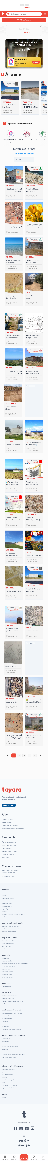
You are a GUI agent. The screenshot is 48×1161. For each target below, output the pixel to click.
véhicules (5, 889)
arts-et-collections (7, 1074)
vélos (3, 1082)
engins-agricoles (7, 903)
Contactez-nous (7, 819)
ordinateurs (5, 1041)
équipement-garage (8, 898)
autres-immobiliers (7, 974)
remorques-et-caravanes (9, 901)
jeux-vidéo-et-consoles (9, 1057)
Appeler (36, 62)
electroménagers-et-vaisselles (11, 929)
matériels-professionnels (9, 996)
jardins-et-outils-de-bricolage (10, 926)
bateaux (4, 911)
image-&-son (6, 1038)
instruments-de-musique (9, 1085)
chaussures (5, 1026)
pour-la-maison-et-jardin (12, 923)
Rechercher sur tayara (9, 851)
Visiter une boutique (9, 845)
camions (4, 917)
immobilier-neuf (7, 986)
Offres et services (8, 854)
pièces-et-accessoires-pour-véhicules (13, 914)
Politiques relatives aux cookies (13, 829)
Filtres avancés (7, 848)
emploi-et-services (10, 938)
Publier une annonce (9, 842)
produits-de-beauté (7, 1018)
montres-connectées (8, 1044)
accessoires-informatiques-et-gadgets (13, 1054)
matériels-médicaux (8, 998)
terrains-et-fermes (7, 977)
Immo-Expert (9, 805)
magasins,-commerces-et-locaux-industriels (15, 963)
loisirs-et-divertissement (12, 1066)
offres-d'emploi (6, 946)
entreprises (6, 992)
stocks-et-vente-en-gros (9, 1004)
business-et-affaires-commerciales (12, 1001)
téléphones (5, 1052)
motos (4, 893)
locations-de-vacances (8, 966)
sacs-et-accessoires (8, 1024)
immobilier (6, 955)
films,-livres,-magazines (9, 1080)
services (4, 949)
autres (4, 1094)
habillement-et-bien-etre (12, 1010)
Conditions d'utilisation (10, 825)
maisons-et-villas (7, 961)
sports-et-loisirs (6, 1072)
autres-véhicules (7, 906)
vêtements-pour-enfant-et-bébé (11, 1029)
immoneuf (6, 983)
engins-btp (5, 909)
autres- (4, 1097)
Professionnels (7, 822)
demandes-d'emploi (8, 941)
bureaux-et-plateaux (8, 971)
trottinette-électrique (8, 1069)
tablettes (4, 1060)
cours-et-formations (8, 943)
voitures (4, 895)
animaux (4, 1077)
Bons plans (5, 857)
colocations (5, 958)
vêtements (5, 1021)
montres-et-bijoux (7, 1016)
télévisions (5, 1049)
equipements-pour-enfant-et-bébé (12, 1013)
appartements (6, 969)
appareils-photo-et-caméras (10, 1046)
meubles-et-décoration (9, 931)
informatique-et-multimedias (14, 1035)
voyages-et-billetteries (8, 1088)
